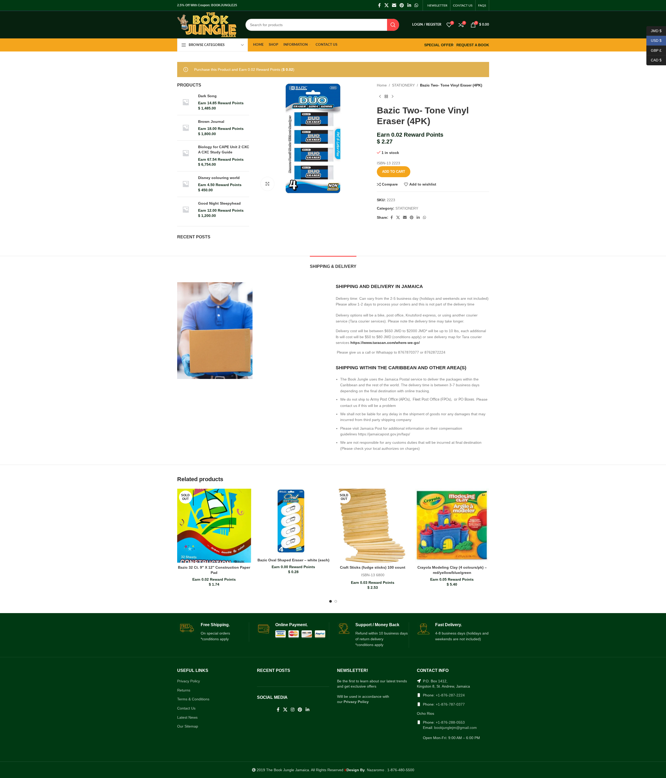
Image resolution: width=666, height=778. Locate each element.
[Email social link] (394, 5)
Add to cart (393, 172)
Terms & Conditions (193, 699)
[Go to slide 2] (335, 601)
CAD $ (654, 60)
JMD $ (654, 30)
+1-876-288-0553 (450, 722)
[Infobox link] (213, 632)
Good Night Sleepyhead (219, 203)
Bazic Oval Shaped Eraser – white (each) (293, 560)
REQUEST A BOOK (472, 45)
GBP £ (654, 50)
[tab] (333, 264)
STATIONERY (403, 85)
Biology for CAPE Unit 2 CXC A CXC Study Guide (223, 149)
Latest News (187, 717)
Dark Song (207, 96)
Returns (183, 690)
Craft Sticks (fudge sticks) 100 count (372, 567)
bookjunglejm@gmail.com (455, 727)
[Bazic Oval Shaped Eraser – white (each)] (293, 522)
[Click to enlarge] (267, 183)
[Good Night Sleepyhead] (185, 209)
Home (382, 85)
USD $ (654, 40)
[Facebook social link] (379, 5)
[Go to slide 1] (330, 601)
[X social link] (386, 5)
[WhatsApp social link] (416, 5)
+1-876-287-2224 (450, 695)
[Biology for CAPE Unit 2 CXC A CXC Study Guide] (185, 156)
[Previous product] (380, 97)
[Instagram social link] (292, 710)
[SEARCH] (393, 25)
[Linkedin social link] (409, 5)
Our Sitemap (187, 726)
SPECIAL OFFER (439, 45)
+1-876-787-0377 (450, 704)
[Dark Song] (185, 102)
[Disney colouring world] (185, 184)
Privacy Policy (188, 681)
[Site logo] (207, 24)
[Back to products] (386, 97)
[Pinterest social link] (402, 5)
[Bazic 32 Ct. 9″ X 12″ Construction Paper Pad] (214, 526)
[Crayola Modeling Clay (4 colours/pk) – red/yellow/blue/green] (452, 526)
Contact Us (186, 708)
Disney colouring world (219, 178)
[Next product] (392, 97)
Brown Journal (211, 121)
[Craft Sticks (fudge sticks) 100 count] (373, 526)
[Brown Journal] (185, 128)
